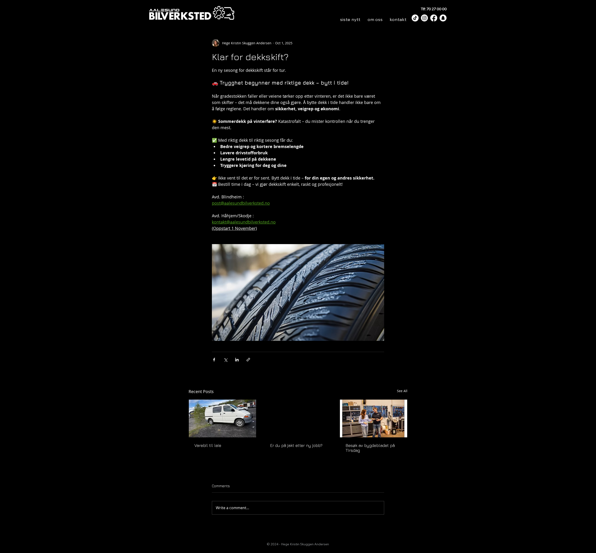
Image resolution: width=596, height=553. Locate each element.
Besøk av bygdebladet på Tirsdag (370, 448)
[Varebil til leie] (222, 418)
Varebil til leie (207, 445)
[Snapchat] (443, 17)
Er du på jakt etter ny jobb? (296, 445)
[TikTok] (415, 17)
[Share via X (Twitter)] (225, 359)
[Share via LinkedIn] (237, 359)
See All (402, 391)
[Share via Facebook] (214, 359)
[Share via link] (248, 359)
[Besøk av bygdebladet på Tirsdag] (373, 418)
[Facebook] (433, 17)
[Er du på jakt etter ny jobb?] (298, 418)
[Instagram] (424, 17)
